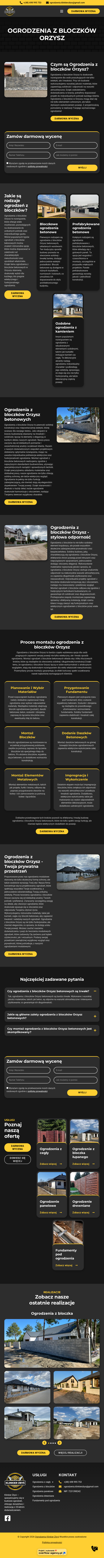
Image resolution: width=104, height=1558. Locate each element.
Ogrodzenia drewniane (43, 1496)
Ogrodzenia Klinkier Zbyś (47, 1537)
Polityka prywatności (52, 1542)
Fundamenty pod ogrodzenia (43, 1500)
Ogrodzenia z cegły (41, 1482)
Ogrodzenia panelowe (42, 1491)
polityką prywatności (38, 166)
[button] (61, 11)
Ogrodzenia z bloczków (43, 1486)
